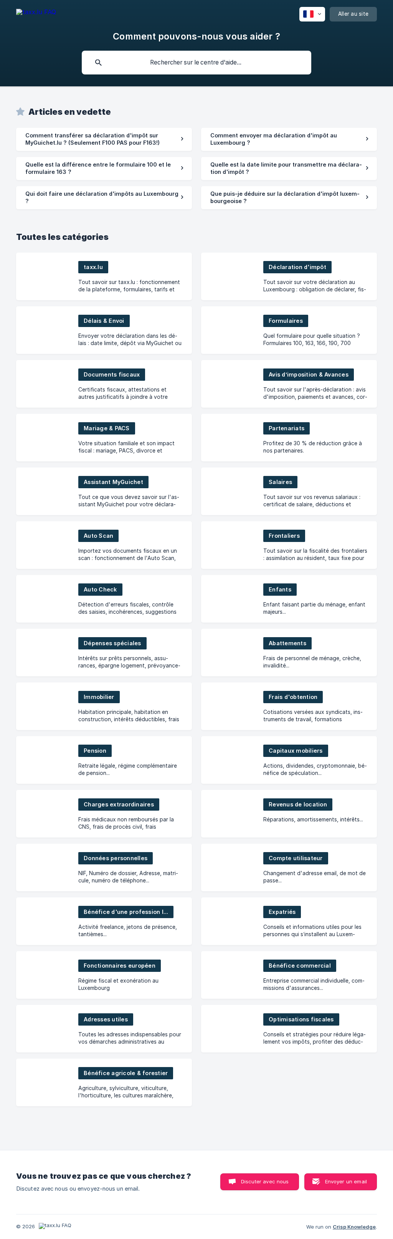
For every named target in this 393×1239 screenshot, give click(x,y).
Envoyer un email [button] (346, 1181)
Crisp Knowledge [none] (354, 1227)
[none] (36, 13)
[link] (104, 139)
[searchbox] (196, 62)
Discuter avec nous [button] (265, 1181)
